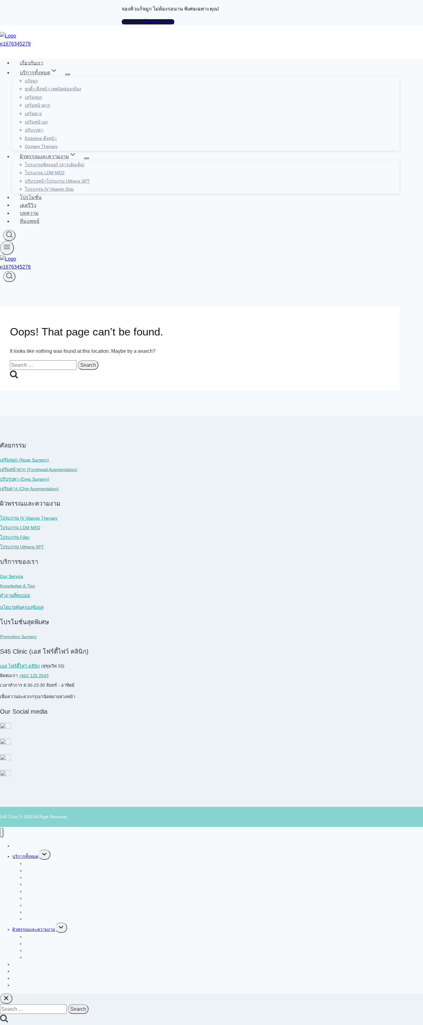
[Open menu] (7, 248)
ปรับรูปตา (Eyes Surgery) (24, 479)
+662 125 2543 (34, 675)
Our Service (11, 576)
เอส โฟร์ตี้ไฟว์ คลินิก (20, 666)
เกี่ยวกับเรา (31, 62)
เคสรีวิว (28, 205)
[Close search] (6, 998)
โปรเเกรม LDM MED (20, 527)
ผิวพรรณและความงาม (33, 929)
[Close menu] (1, 833)
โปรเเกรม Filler (15, 537)
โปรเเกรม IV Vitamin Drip (49, 189)
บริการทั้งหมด (25, 856)
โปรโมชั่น (30, 197)
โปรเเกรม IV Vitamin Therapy (29, 518)
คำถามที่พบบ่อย (15, 595)
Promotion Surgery (18, 636)
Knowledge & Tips (17, 585)
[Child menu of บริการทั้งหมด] (67, 74)
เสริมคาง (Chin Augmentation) (29, 488)
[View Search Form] (9, 235)
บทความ (29, 213)
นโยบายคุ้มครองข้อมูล (22, 607)
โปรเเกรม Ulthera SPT (22, 546)
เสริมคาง (33, 113)
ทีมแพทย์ (29, 221)
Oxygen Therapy (41, 146)
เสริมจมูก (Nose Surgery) (24, 459)
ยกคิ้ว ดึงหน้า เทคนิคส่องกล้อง (53, 88)
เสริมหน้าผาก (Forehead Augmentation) (38, 469)
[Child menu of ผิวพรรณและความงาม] (86, 158)
